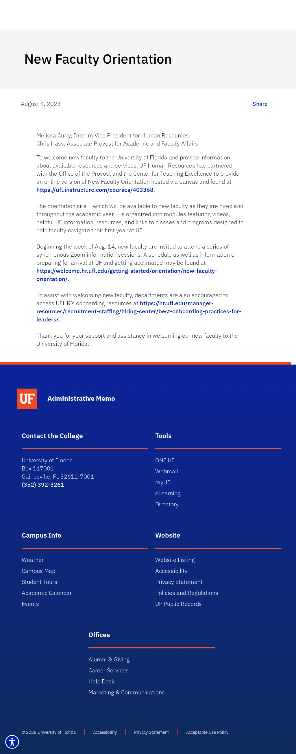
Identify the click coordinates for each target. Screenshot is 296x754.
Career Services (108, 670)
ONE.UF (165, 460)
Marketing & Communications (126, 692)
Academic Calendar (47, 593)
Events (30, 604)
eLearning (168, 493)
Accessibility (171, 571)
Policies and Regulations (186, 593)
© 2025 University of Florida (49, 732)
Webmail (166, 471)
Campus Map (38, 571)
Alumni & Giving (109, 659)
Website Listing (175, 560)
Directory (167, 504)
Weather (33, 560)
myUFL (164, 482)
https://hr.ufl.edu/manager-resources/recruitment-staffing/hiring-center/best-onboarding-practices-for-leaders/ (138, 311)
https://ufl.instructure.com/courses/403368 (94, 190)
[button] (12, 741)
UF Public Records (178, 604)
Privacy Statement (179, 582)
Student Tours (39, 582)
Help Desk (101, 681)
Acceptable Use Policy (207, 732)
